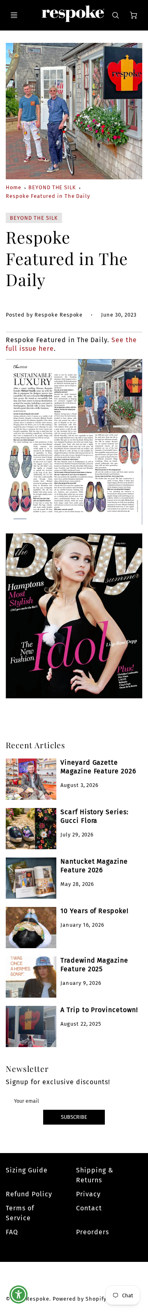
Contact (89, 1208)
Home (13, 187)
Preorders (92, 1232)
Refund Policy (29, 1194)
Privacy (88, 1194)
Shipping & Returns (94, 1175)
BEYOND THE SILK (52, 187)
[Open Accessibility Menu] (18, 1294)
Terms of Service (20, 1213)
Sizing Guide (27, 1170)
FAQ (12, 1232)
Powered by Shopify (79, 1299)
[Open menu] (14, 15)
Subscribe (74, 1117)
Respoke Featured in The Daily (48, 196)
